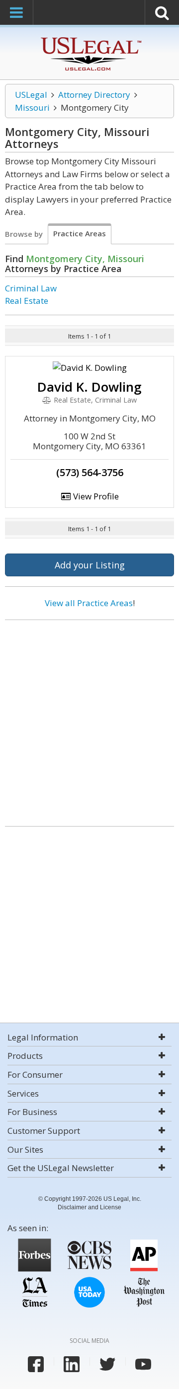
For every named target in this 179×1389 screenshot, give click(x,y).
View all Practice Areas (89, 603)
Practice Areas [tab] (79, 233)
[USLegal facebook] (36, 1364)
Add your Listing (90, 565)
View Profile (95, 496)
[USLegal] (90, 38)
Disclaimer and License (89, 1207)
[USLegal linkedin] (72, 1364)
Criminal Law (31, 288)
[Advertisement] (89, 719)
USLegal (31, 94)
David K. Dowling (89, 387)
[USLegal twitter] (107, 1364)
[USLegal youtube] (143, 1364)
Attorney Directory (94, 94)
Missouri (32, 107)
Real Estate (26, 300)
